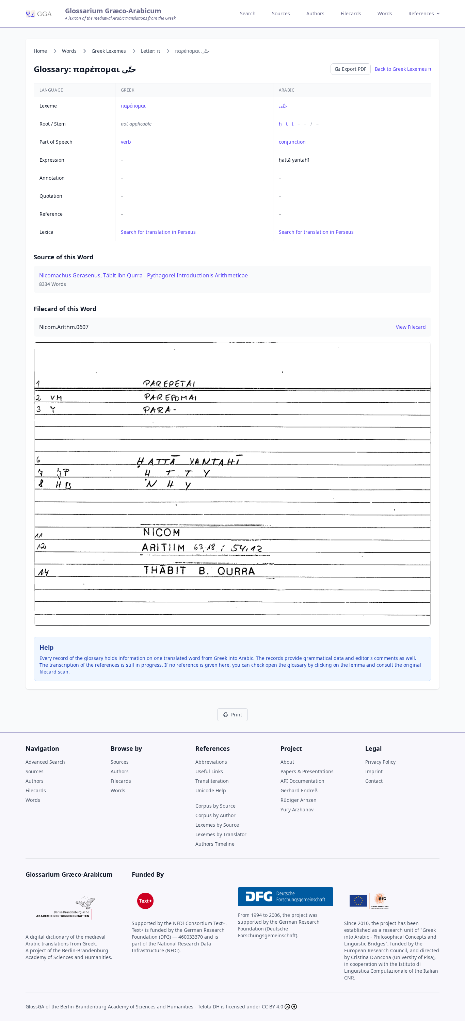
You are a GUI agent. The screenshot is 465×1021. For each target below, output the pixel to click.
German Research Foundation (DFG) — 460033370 (178, 933)
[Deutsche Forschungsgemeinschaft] (285, 896)
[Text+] (145, 900)
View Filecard (411, 327)
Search (248, 13)
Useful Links (209, 771)
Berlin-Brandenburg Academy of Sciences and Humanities (126, 1006)
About (287, 762)
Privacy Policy (380, 762)
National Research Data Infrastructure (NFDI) (171, 947)
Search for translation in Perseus (158, 232)
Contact (374, 781)
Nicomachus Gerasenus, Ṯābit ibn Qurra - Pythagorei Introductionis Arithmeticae (143, 275)
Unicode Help (210, 790)
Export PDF (354, 69)
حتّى (283, 105)
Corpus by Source (215, 806)
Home (40, 51)
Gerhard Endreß (299, 790)
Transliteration (212, 781)
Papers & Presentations (307, 771)
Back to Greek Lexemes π (403, 69)
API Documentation (302, 781)
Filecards (351, 13)
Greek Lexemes (109, 51)
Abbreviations (211, 762)
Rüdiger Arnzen (298, 800)
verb (126, 142)
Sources (281, 13)
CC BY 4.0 (272, 1006)
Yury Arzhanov (297, 809)
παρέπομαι (133, 105)
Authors (315, 13)
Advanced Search (45, 762)
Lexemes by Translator (220, 834)
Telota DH (209, 1006)
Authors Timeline (215, 844)
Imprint (374, 771)
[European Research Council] (369, 900)
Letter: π (150, 51)
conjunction (292, 142)
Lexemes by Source (217, 825)
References (421, 13)
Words (385, 13)
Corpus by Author (215, 815)
